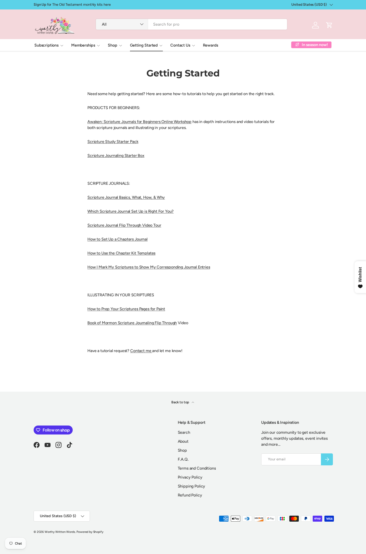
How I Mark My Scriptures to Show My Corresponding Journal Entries (148, 267)
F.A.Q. (183, 459)
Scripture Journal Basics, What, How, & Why (126, 197)
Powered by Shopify (89, 532)
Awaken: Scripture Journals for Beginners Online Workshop (139, 121)
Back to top (180, 402)
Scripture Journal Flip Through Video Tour (124, 225)
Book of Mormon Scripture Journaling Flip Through (132, 322)
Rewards (210, 45)
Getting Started (144, 45)
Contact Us (180, 45)
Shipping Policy (191, 486)
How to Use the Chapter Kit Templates (121, 253)
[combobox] (191, 24)
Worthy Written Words (60, 532)
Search (184, 432)
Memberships (83, 45)
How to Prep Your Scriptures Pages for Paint (126, 309)
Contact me (141, 350)
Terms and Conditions (197, 468)
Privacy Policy (190, 477)
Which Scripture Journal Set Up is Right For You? (130, 211)
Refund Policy (190, 495)
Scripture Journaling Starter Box (115, 155)
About (183, 441)
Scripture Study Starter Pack (112, 141)
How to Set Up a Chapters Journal (117, 239)
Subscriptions (46, 45)
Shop (112, 45)
